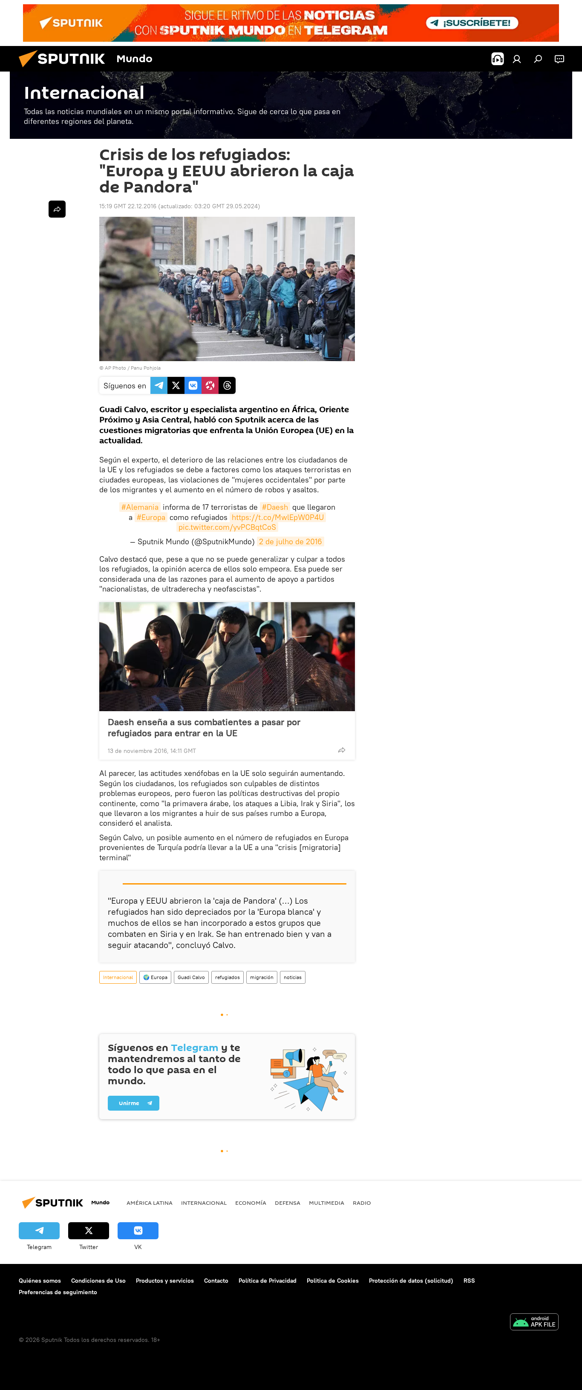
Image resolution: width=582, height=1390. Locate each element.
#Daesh (275, 507)
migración (262, 977)
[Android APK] (534, 1323)
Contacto (216, 1280)
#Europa (151, 517)
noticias (293, 977)
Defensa (287, 1202)
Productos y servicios (165, 1280)
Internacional (118, 977)
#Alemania (139, 507)
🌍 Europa (155, 977)
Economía (250, 1202)
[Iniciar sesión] (516, 58)
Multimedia (326, 1202)
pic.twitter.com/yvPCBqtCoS (227, 527)
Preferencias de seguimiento (58, 1292)
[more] (341, 749)
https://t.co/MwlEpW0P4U (278, 517)
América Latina (150, 1202)
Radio (362, 1202)
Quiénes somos (40, 1280)
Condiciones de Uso (98, 1280)
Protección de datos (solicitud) (411, 1280)
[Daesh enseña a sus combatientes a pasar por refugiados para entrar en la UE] (227, 656)
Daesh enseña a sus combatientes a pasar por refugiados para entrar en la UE (204, 727)
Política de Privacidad (268, 1280)
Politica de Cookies (333, 1280)
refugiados (227, 977)
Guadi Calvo (191, 977)
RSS (469, 1280)
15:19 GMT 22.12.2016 (127, 206)
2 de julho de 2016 (290, 541)
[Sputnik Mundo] (65, 69)
